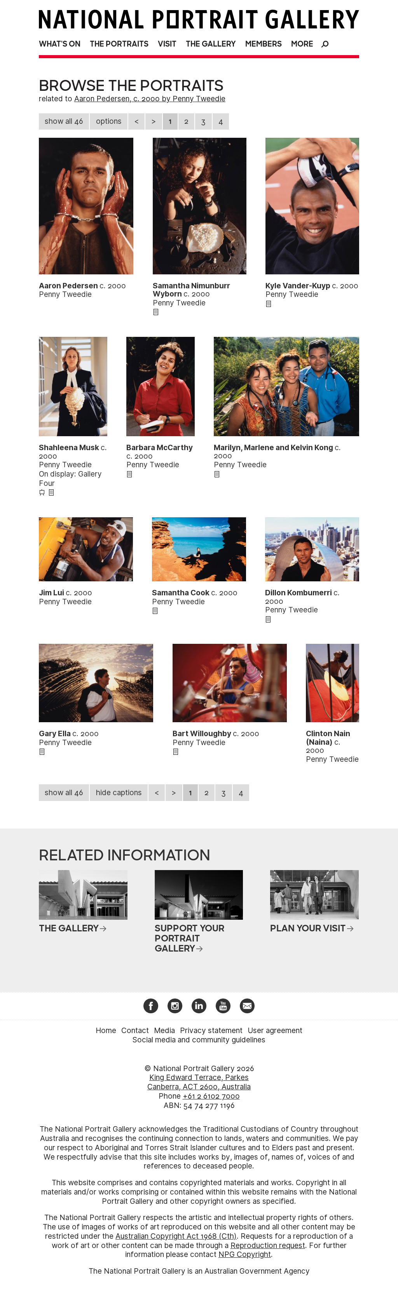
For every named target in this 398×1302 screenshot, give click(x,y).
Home (106, 1030)
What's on (59, 44)
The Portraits (119, 44)
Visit (167, 44)
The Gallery (211, 44)
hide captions (119, 792)
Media (164, 1030)
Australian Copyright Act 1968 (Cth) (176, 1236)
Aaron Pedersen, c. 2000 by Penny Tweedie (149, 98)
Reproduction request (267, 1245)
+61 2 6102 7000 (211, 1096)
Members (263, 44)
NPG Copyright (244, 1254)
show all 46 (64, 121)
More (302, 44)
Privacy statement (211, 1030)
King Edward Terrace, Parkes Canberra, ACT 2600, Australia (199, 1082)
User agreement (275, 1030)
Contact (135, 1030)
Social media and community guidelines (199, 1039)
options (109, 121)
